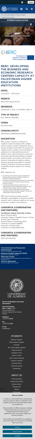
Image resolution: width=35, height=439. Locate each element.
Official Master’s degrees (16, 342)
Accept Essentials (17, 431)
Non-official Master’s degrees (16, 347)
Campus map (17, 392)
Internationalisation (9, 15)
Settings (17, 427)
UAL (2, 15)
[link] (31, 2)
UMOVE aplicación (8, 261)
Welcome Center (7, 257)
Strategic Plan (17, 387)
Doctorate (17, 345)
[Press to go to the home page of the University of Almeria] (9, 9)
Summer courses (16, 355)
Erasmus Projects (20, 15)
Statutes (16, 389)
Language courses (16, 353)
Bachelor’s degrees (16, 340)
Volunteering (16, 368)
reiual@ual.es (6, 328)
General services (16, 384)
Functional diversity (16, 366)
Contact (31, 2)
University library (17, 363)
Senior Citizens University (16, 358)
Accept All (17, 436)
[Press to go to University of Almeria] (17, 288)
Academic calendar (16, 360)
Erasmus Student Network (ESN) (14, 253)
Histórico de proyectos (8, 17)
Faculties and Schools (16, 381)
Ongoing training (17, 350)
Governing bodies (16, 379)
